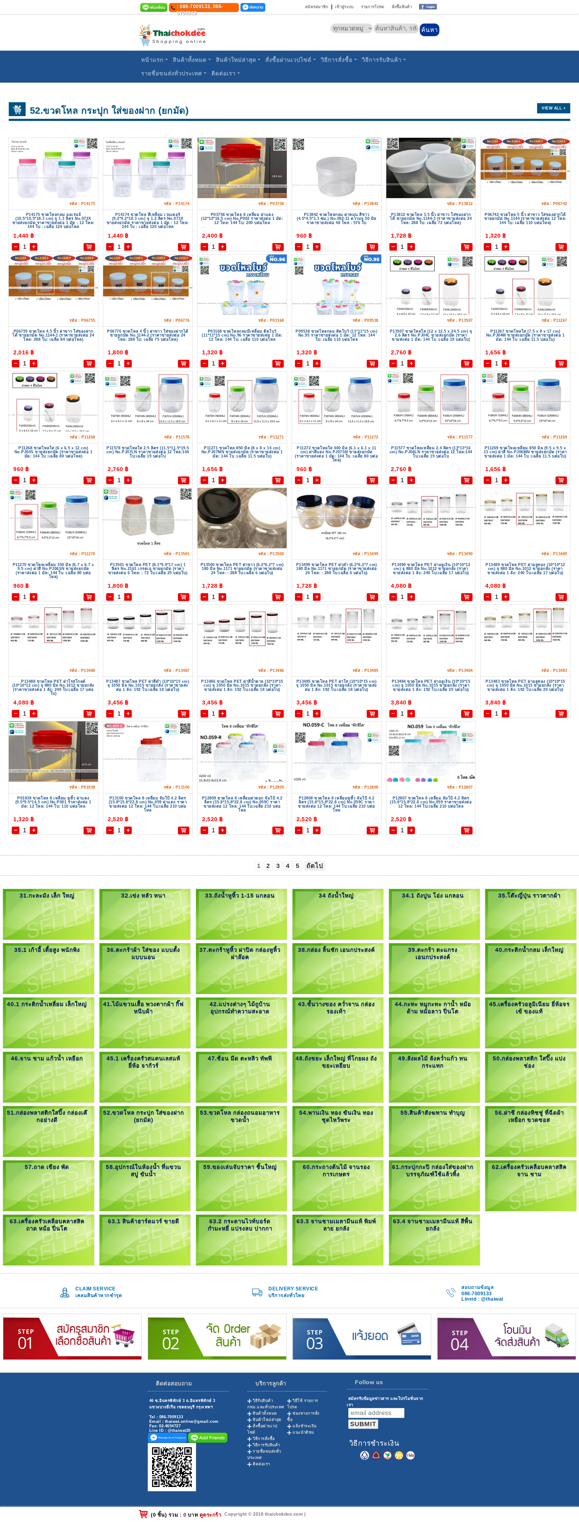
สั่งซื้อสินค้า (402, 7)
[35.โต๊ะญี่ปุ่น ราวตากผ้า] (530, 914)
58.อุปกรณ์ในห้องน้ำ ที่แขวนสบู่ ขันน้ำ (143, 1170)
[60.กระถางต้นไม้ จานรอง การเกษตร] (338, 1185)
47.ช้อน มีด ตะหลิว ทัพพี (240, 1058)
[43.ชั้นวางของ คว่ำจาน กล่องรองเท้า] (338, 1022)
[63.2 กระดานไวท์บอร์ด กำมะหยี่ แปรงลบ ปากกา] (241, 1239)
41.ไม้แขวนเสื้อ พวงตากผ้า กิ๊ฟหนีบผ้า (143, 1007)
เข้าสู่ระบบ (344, 7)
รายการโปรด (372, 7)
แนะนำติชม (303, 1432)
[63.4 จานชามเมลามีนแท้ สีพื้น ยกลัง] (434, 1239)
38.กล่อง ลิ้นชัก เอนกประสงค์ (336, 950)
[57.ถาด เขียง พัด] (48, 1185)
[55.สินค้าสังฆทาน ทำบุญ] (434, 1131)
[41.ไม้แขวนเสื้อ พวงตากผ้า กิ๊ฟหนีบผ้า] (145, 1022)
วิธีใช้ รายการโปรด (302, 1403)
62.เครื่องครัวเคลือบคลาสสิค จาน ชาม (529, 1170)
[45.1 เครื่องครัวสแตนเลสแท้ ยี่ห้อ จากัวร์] (145, 1076)
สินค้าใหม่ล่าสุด (236, 60)
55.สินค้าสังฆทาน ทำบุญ (432, 1112)
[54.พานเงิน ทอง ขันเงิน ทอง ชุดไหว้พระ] (338, 1131)
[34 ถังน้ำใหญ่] (338, 914)
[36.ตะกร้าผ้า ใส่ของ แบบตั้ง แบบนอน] (145, 968)
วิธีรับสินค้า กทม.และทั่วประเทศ (265, 1403)
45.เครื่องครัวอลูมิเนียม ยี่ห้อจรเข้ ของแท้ (529, 1007)
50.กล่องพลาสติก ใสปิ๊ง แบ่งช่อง (529, 1062)
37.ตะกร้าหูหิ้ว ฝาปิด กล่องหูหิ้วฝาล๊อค (239, 953)
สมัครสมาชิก (316, 7)
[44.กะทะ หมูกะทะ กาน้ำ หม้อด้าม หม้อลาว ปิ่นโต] (434, 1022)
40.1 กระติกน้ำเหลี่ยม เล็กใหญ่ (47, 1004)
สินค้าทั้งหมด (190, 60)
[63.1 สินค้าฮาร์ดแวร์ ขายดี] (145, 1239)
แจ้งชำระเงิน (305, 1426)
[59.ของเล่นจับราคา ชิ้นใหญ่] (241, 1185)
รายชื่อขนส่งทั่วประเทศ (171, 73)
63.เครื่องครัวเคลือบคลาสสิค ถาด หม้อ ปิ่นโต (47, 1225)
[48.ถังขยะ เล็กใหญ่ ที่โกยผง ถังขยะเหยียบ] (338, 1076)
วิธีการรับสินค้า (381, 60)
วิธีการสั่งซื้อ (337, 60)
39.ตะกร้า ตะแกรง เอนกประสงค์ (432, 953)
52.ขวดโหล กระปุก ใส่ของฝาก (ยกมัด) (143, 1116)
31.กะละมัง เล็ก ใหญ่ (47, 895)
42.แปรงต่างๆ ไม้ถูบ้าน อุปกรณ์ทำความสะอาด (240, 1007)
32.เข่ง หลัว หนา (143, 895)
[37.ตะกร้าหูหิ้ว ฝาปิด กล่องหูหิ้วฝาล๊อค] (241, 968)
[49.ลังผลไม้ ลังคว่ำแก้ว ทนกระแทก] (434, 1076)
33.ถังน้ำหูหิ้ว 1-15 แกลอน (240, 895)
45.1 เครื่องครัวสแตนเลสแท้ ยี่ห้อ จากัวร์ (143, 1062)
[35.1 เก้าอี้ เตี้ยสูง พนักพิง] (48, 968)
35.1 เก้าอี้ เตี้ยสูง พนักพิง (47, 950)
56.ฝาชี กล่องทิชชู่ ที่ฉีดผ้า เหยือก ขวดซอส (529, 1116)
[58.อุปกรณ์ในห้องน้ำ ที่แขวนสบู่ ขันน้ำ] (145, 1185)
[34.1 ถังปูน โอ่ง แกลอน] (434, 914)
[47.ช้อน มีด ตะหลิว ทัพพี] (241, 1076)
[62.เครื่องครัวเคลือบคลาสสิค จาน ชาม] (530, 1185)
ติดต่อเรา (223, 73)
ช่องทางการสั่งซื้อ (303, 1416)
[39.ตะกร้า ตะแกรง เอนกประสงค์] (434, 968)
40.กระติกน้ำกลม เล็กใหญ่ (529, 950)
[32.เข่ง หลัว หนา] (145, 914)
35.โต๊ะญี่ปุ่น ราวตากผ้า (529, 895)
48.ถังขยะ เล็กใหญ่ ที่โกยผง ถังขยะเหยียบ (336, 1062)
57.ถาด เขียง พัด (47, 1167)
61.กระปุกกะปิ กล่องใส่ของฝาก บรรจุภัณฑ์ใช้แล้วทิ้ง (432, 1170)
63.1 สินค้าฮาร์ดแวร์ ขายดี (143, 1221)
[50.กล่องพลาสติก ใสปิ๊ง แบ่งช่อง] (530, 1076)
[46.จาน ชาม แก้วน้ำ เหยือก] (48, 1076)
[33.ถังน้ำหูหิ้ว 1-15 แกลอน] (241, 914)
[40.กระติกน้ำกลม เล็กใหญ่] (530, 968)
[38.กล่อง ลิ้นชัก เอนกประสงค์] (338, 968)
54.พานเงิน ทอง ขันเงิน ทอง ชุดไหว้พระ (336, 1116)
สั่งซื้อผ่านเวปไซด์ (288, 60)
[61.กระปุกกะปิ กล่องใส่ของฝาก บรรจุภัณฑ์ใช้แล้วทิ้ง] (434, 1185)
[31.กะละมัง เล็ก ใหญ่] (48, 914)
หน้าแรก (152, 60)
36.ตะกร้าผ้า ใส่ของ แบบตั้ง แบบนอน (143, 953)
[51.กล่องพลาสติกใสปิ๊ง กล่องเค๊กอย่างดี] (48, 1131)
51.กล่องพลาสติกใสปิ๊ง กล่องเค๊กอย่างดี (47, 1116)
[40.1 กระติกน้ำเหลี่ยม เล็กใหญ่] (48, 1022)
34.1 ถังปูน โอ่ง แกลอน (433, 895)
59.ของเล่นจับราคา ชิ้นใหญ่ (240, 1167)
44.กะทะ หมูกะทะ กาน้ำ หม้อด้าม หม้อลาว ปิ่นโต (433, 1007)
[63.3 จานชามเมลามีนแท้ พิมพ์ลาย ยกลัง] (338, 1239)
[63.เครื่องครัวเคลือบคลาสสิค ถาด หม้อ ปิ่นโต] (48, 1239)
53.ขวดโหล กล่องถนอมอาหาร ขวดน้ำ (240, 1116)
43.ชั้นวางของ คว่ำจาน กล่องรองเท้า (336, 1007)
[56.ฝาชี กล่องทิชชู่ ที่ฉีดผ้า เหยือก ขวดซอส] (530, 1131)
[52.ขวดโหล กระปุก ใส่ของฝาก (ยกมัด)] (145, 1131)
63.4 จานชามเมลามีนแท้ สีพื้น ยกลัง (433, 1225)
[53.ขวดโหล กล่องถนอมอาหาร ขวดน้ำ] (241, 1131)
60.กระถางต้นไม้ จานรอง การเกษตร (336, 1170)
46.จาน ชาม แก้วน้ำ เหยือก (47, 1058)
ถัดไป (314, 865)
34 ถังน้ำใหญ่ (336, 895)
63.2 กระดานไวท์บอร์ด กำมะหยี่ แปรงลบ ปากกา (240, 1225)
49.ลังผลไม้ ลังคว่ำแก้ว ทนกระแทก (432, 1062)
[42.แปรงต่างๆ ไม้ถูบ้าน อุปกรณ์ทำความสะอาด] (241, 1022)
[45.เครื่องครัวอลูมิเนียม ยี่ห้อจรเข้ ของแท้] (530, 1022)
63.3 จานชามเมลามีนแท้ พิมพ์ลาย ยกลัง (336, 1225)
